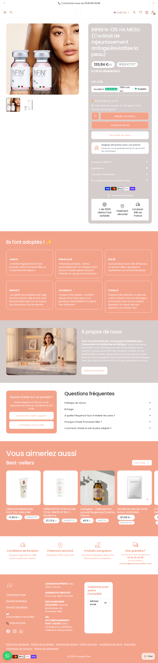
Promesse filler (83, 656)
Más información (94, 370)
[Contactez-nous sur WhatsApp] (7, 655)
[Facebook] (8, 631)
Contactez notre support (31, 415)
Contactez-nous (16, 594)
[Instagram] (15, 631)
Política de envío (88, 644)
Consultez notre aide (31, 425)
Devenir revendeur (16, 600)
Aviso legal (129, 644)
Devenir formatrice (17, 607)
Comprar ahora (120, 125)
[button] (13, 105)
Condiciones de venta (110, 644)
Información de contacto (19, 648)
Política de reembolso (17, 644)
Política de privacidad (42, 644)
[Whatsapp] (21, 631)
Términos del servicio (67, 644)
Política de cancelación (46, 648)
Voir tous (142, 462)
